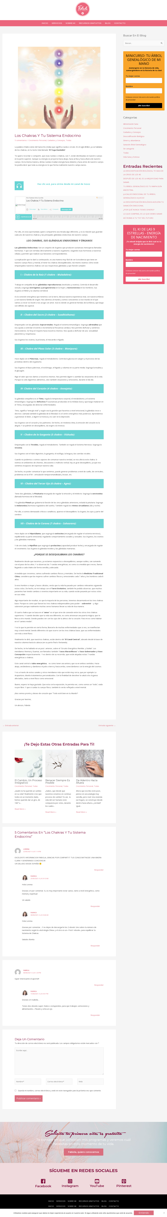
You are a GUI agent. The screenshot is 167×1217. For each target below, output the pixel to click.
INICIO (51, 1201)
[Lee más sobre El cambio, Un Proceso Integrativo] (28, 763)
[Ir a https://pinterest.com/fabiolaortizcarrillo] (124, 1183)
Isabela (26, 970)
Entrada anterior (11, 725)
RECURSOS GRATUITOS (89, 1201)
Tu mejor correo (133, 76)
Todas (68, 140)
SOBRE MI (72, 1201)
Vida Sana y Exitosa (131, 157)
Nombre (129, 86)
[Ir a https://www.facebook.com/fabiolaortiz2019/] (43, 1184)
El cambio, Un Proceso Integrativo (28, 781)
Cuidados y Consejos (56, 140)
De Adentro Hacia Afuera (86, 781)
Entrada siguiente (107, 725)
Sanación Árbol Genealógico (134, 144)
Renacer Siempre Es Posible (57, 781)
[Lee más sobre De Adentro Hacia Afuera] (90, 763)
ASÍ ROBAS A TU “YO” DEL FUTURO (138, 218)
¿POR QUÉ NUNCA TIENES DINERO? (138, 209)
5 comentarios (21, 140)
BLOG (103, 1201)
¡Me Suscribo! (144, 105)
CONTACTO (114, 1201)
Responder (99, 870)
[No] (164, 1213)
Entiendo (144, 1213)
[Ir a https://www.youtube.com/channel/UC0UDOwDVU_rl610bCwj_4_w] (97, 1183)
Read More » (20, 809)
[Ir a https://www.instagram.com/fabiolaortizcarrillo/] (70, 1183)
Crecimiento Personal (37, 140)
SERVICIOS (60, 1201)
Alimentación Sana (130, 124)
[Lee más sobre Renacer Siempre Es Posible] (59, 763)
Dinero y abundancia (131, 140)
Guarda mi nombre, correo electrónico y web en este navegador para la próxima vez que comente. (59, 1090)
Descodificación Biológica (133, 136)
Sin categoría (128, 148)
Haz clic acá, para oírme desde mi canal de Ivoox (63, 184)
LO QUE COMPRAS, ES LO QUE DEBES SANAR (142, 214)
